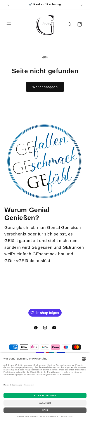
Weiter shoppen (45, 87)
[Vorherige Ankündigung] (8, 5)
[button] (9, 24)
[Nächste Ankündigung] (82, 5)
